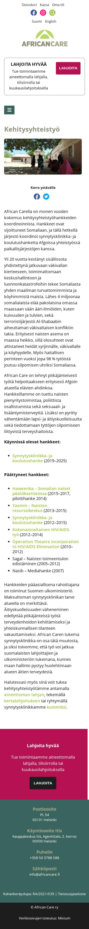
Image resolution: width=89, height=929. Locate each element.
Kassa (44, 4)
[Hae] (52, 13)
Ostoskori (29, 4)
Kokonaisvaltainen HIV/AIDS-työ (41, 532)
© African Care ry (44, 907)
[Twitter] (46, 196)
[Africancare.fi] (44, 38)
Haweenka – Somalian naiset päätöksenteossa (41, 491)
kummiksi (56, 707)
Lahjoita (68, 68)
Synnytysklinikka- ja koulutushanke (32, 458)
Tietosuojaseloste (72, 893)
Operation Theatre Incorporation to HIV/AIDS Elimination (45, 544)
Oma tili (58, 4)
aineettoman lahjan (24, 694)
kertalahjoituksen (22, 701)
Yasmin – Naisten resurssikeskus (29, 508)
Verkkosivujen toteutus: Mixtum (44, 918)
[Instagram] (43, 13)
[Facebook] (34, 13)
